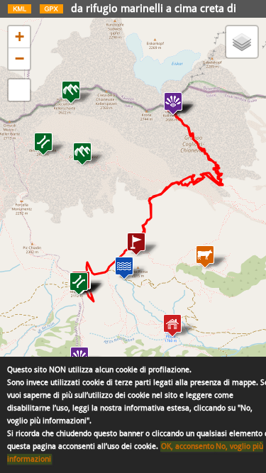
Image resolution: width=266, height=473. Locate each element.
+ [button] (19, 36)
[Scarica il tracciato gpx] (51, 12)
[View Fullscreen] (19, 90)
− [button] (19, 58)
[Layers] (241, 41)
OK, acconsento (187, 446)
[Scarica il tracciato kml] (19, 12)
